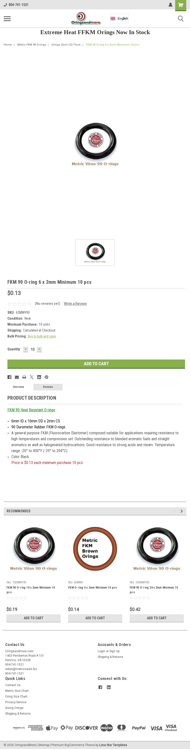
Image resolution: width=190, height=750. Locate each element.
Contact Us (13, 685)
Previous (175, 511)
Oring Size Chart (16, 696)
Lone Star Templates (113, 745)
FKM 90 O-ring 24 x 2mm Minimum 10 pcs (154, 590)
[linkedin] (109, 687)
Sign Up (114, 651)
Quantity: (14, 349)
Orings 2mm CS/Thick (66, 44)
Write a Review (75, 304)
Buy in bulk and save (42, 336)
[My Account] (170, 5)
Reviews (48, 386)
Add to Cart (33, 618)
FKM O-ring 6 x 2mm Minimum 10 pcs (92, 587)
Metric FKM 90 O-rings (31, 44)
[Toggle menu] (7, 18)
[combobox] (119, 18)
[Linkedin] (39, 377)
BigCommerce (74, 745)
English (123, 18)
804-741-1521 (18, 5)
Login (101, 651)
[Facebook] (9, 377)
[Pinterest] (46, 377)
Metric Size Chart (17, 691)
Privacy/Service (15, 702)
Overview (18, 386)
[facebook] (100, 687)
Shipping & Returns (110, 657)
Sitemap (43, 745)
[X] (32, 377)
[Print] (24, 377)
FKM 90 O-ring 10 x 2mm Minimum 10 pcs (30, 590)
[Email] (17, 377)
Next (182, 511)
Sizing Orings (14, 708)
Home (8, 44)
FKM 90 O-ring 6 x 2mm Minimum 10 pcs (112, 44)
